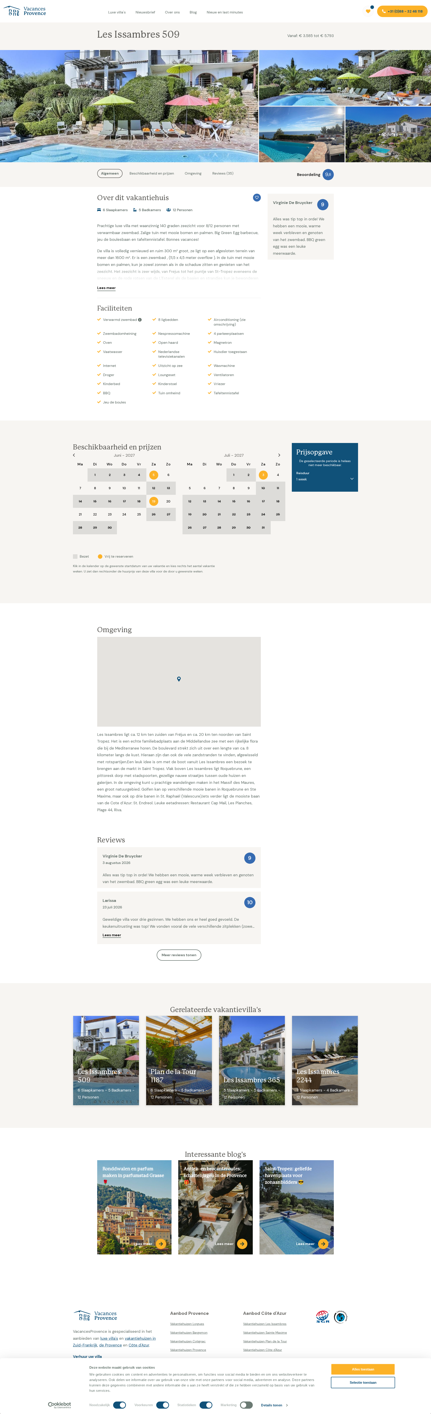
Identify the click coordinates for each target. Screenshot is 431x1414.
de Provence (110, 1345)
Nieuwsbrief (145, 12)
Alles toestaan (363, 1369)
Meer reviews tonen (179, 955)
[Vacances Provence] (118, 1316)
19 (153, 501)
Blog (193, 12)
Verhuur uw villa (87, 1356)
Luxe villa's (117, 12)
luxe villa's (109, 1338)
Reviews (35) (222, 173)
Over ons (172, 12)
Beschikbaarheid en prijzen (152, 173)
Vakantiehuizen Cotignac (188, 1341)
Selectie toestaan (363, 1382)
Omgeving (193, 173)
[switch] (162, 1405)
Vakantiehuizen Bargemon (188, 1333)
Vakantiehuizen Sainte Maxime (265, 1333)
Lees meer (106, 287)
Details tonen (271, 1405)
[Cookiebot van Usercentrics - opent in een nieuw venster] (59, 1405)
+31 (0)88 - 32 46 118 (405, 11)
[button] (179, 679)
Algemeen (110, 173)
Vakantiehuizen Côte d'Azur (262, 1350)
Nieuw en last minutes (225, 12)
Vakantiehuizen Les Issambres (264, 1324)
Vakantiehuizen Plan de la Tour (265, 1341)
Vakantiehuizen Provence (188, 1350)
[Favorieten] (368, 11)
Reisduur (302, 473)
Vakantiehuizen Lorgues (187, 1324)
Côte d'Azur (139, 1345)
